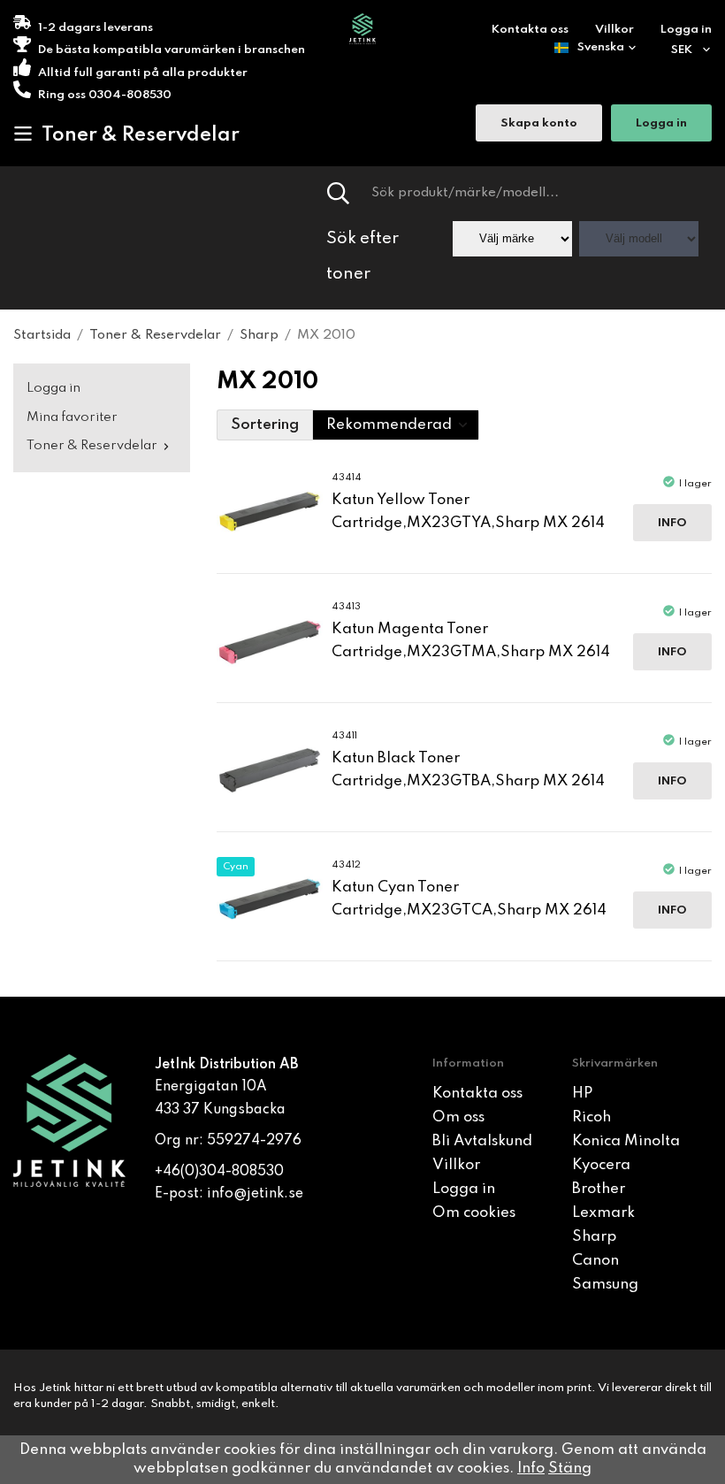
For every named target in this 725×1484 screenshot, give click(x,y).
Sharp (594, 1236)
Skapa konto (538, 123)
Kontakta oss (530, 29)
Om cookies (473, 1212)
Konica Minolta (626, 1141)
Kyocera (601, 1165)
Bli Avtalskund (482, 1141)
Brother (598, 1189)
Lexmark (603, 1212)
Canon (595, 1260)
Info (672, 523)
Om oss (458, 1117)
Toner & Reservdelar (141, 135)
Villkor (614, 29)
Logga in (686, 29)
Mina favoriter (72, 417)
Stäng (569, 1468)
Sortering (265, 424)
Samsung (605, 1284)
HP (582, 1093)
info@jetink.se (255, 1194)
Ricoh (591, 1117)
